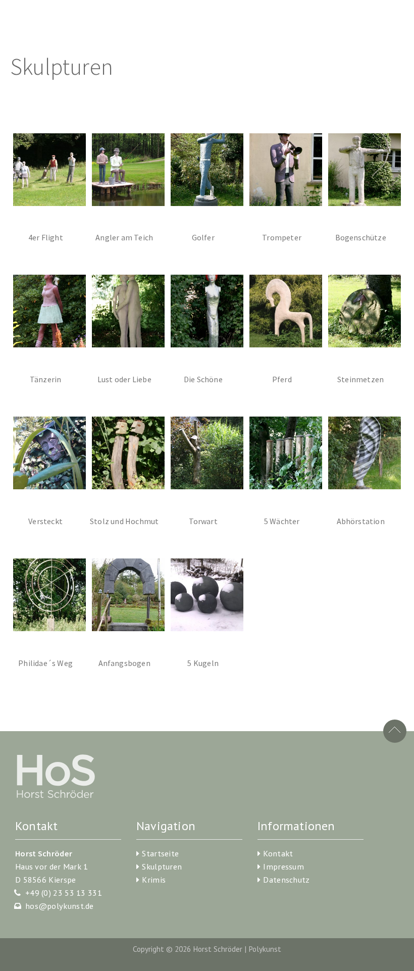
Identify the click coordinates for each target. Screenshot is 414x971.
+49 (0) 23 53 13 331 (63, 893)
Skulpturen (162, 866)
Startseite (160, 853)
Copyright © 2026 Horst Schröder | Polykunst (207, 949)
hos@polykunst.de (59, 906)
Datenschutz (286, 880)
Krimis (154, 880)
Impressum (283, 866)
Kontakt (278, 853)
